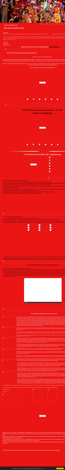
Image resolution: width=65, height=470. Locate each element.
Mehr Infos (43, 468)
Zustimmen (60, 468)
